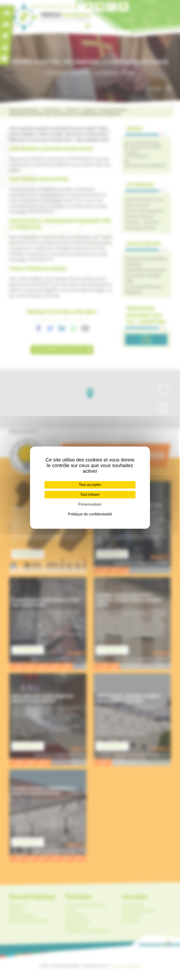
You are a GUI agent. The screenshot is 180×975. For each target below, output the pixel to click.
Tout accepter (90, 485)
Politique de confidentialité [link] (90, 514)
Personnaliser (89, 504)
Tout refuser (90, 494)
